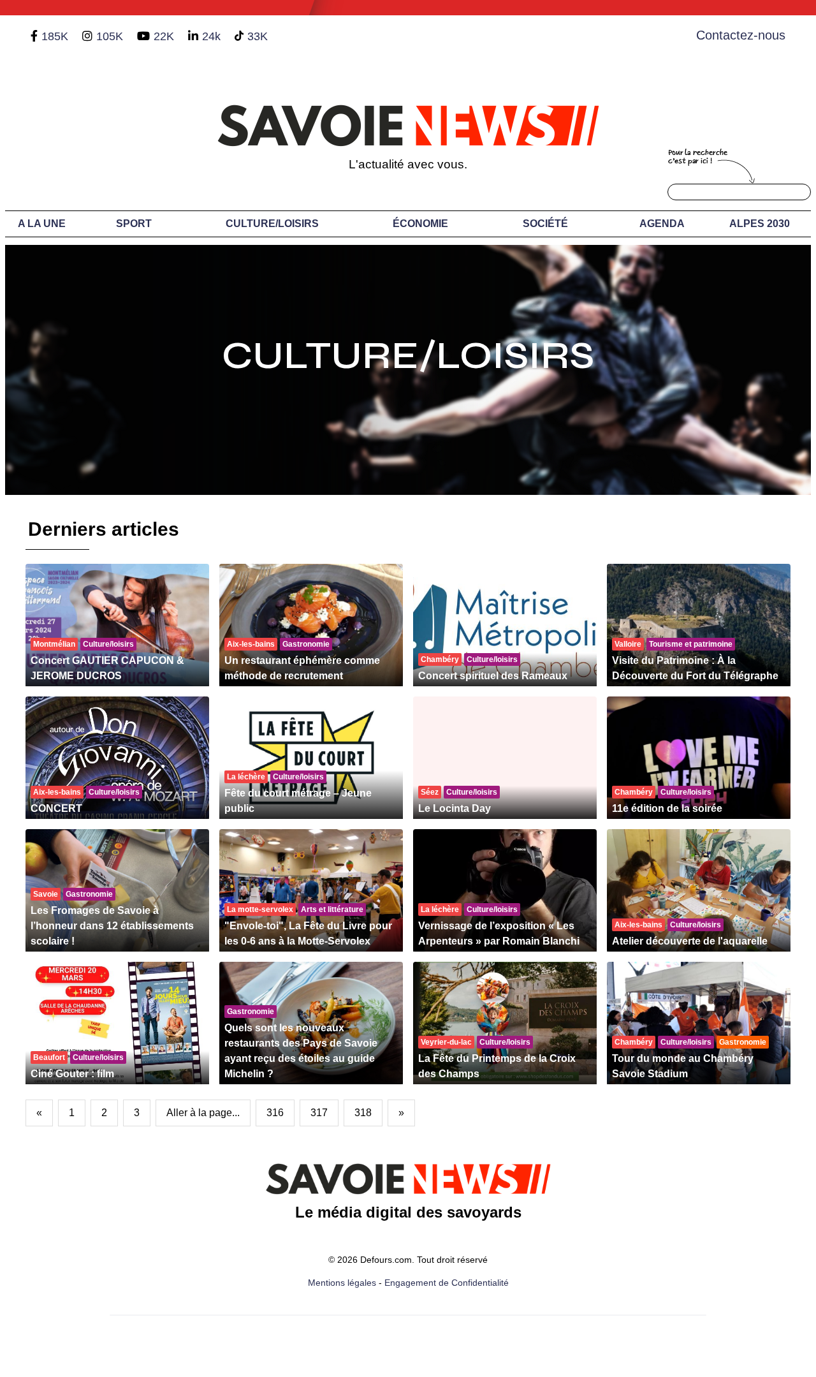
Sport (134, 223)
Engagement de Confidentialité (446, 1283)
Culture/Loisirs (272, 223)
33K (257, 36)
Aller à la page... (203, 1112)
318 (363, 1112)
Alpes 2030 (759, 223)
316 (275, 1112)
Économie (420, 223)
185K (54, 36)
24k (211, 36)
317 (319, 1112)
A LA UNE (42, 223)
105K (109, 36)
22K (164, 36)
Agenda (662, 223)
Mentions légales (342, 1283)
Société (545, 223)
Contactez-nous (740, 35)
